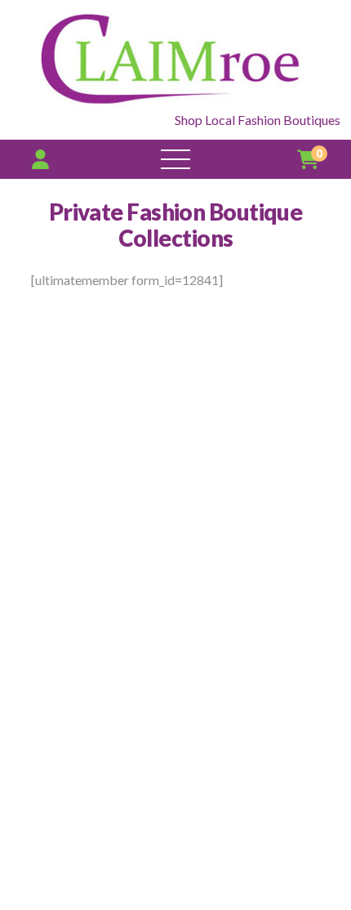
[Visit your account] (40, 159)
